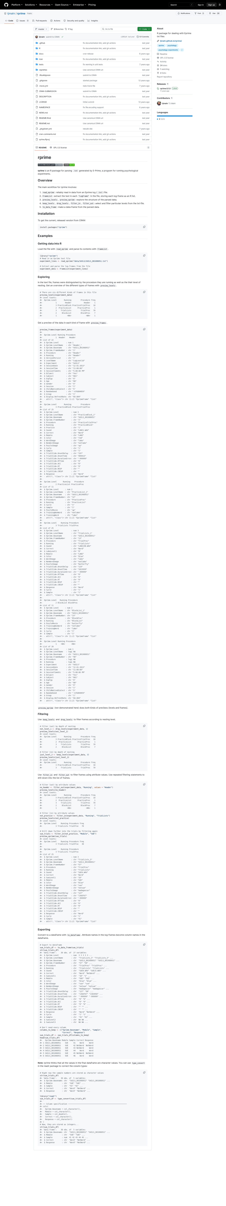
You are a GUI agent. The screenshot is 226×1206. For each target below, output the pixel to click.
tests (41, 64)
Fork (201, 13)
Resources (44, 4)
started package (90, 80)
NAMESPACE (44, 107)
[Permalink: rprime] (36, 157)
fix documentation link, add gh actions (99, 43)
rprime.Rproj (44, 139)
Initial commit (88, 102)
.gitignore (43, 80)
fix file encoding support (93, 107)
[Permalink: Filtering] (36, 714)
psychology (172, 45)
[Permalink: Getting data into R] (36, 244)
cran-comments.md (47, 134)
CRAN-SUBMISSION (47, 91)
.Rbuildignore (44, 75)
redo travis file (89, 86)
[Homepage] (6, 5)
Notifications (185, 13)
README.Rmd (45, 118)
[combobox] (119, 29)
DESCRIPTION (45, 96)
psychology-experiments (168, 50)
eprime (161, 45)
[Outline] (148, 147)
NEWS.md (43, 113)
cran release (88, 54)
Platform (16, 4)
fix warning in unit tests (93, 64)
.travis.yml (43, 86)
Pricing (92, 4)
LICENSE (43, 102)
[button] (144, 227)
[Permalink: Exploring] (36, 277)
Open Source (61, 4)
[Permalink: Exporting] (36, 929)
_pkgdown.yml (45, 129)
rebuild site (87, 129)
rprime (21, 13)
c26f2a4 (124, 37)
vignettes (43, 70)
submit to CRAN (53, 37)
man (41, 59)
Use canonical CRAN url (93, 70)
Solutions (30, 4)
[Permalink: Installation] (36, 213)
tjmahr (11, 13)
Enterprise (78, 4)
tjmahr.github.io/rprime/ (171, 41)
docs (41, 54)
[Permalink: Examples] (36, 236)
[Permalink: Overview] (36, 180)
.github (42, 43)
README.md (44, 123)
